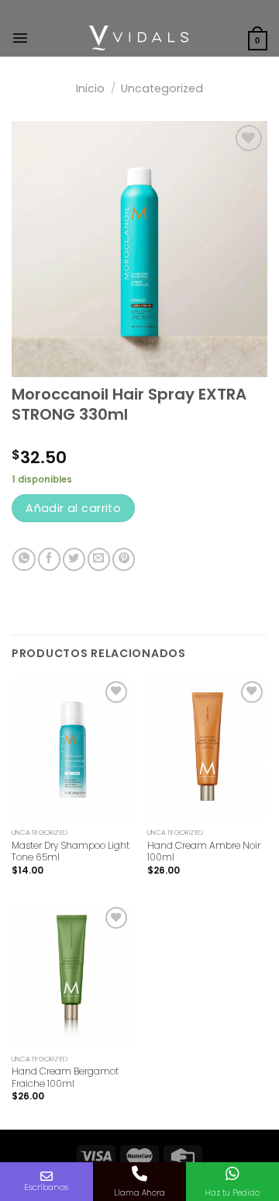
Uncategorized (162, 88)
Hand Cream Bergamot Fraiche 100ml (65, 1077)
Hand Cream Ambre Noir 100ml (203, 851)
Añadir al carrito (73, 508)
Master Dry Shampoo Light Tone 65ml (70, 851)
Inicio (90, 88)
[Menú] (20, 38)
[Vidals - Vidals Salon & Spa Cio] (138, 38)
